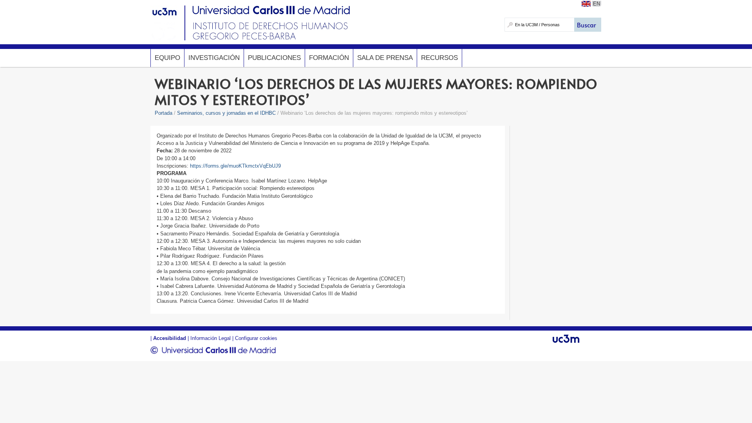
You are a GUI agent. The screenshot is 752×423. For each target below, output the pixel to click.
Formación (329, 57)
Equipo (167, 57)
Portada (163, 113)
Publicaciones (274, 57)
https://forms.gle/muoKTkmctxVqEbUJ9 (235, 166)
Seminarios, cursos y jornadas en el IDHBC (226, 113)
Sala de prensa (385, 57)
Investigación (214, 57)
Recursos (439, 57)
